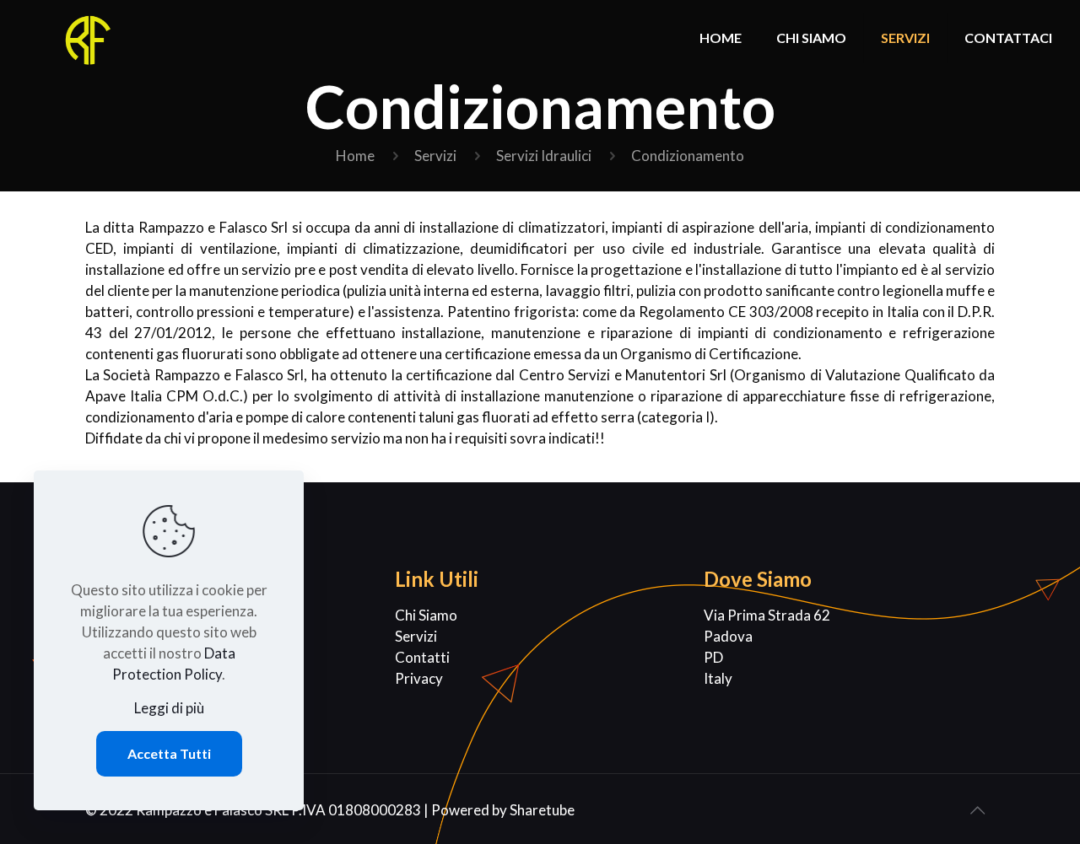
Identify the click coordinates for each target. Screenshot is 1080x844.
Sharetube (542, 810)
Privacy (419, 678)
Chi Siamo (426, 615)
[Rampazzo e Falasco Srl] (91, 38)
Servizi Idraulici (543, 155)
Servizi (435, 155)
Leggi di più (169, 708)
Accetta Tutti (169, 753)
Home (355, 155)
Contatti (422, 657)
